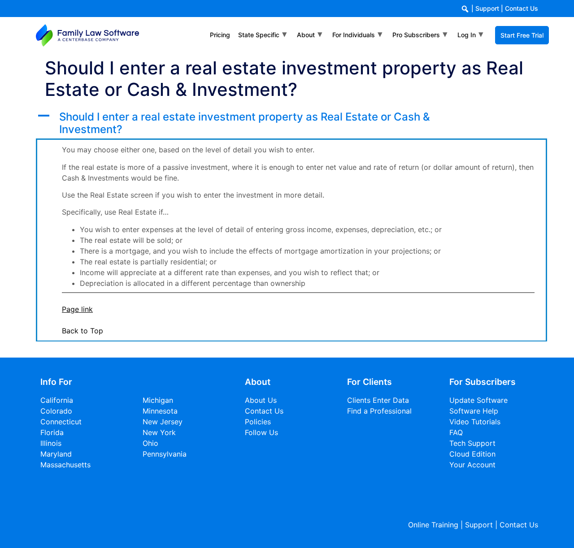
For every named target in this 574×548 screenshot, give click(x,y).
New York (159, 432)
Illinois (50, 443)
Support (487, 8)
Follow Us (261, 432)
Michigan (158, 400)
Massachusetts (65, 464)
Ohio (150, 443)
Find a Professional (379, 410)
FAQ (456, 432)
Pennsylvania (165, 453)
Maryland (56, 453)
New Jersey (163, 421)
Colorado (56, 410)
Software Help (473, 410)
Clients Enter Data (378, 400)
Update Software (478, 400)
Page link (77, 309)
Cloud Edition (472, 453)
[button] (291, 123)
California (56, 400)
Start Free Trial (522, 35)
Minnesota (160, 410)
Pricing (220, 35)
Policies (258, 421)
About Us (261, 400)
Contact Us (521, 8)
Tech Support (472, 443)
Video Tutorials (474, 421)
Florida (52, 432)
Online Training (433, 524)
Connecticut (61, 421)
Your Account (472, 464)
